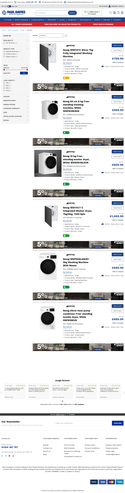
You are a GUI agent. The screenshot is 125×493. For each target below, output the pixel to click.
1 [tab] (61, 401)
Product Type (8, 49)
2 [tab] (62, 401)
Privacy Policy (90, 445)
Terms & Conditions (92, 448)
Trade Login (110, 451)
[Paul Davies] (13, 13)
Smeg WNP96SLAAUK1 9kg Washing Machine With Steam (76, 262)
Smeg (23, 30)
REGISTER (114, 6)
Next (124, 392)
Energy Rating (9, 104)
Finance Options (112, 448)
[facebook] (5, 456)
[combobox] (56, 12)
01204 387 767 (27, 2)
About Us (46, 451)
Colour (6, 96)
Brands (45, 445)
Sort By (35, 35)
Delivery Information (113, 445)
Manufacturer (9, 100)
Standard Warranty (11, 108)
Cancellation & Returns (73, 456)
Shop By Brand (13, 30)
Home (3, 30)
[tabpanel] (15, 391)
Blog (44, 454)
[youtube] (13, 456)
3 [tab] (64, 401)
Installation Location (12, 116)
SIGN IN (121, 6)
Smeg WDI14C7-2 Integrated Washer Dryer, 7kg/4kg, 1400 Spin (77, 210)
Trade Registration (113, 454)
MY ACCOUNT (103, 6)
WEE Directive (69, 448)
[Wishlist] (110, 12)
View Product (117, 50)
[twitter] (2, 456)
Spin (5, 112)
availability (8, 40)
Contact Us (47, 448)
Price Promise (69, 445)
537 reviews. (79, 404)
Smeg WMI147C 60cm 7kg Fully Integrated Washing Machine (78, 53)
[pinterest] (9, 456)
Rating (6, 120)
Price (5, 65)
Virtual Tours (89, 451)
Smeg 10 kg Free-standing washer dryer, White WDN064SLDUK (76, 159)
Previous (1, 392)
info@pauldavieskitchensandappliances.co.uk (75, 2)
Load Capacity (9, 80)
